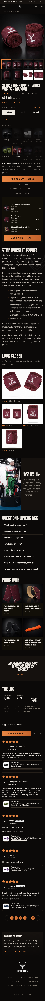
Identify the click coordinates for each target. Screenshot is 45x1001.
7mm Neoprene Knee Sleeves (19, 217)
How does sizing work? (14, 538)
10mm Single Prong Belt (20, 227)
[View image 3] (28, 64)
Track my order (13, 990)
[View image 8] (39, 75)
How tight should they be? (15, 531)
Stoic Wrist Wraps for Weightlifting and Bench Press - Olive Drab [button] (25, 804)
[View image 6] (17, 75)
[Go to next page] (38, 918)
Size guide (38, 107)
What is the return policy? (15, 550)
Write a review (17, 733)
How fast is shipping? (13, 544)
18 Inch (9, 112)
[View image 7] (28, 75)
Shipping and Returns (28, 977)
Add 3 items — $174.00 (22, 238)
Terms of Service (31, 981)
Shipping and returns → (16, 952)
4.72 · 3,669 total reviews (25, 93)
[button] (6, 765)
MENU (4, 6)
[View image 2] (17, 64)
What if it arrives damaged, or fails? (19, 563)
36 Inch (36, 112)
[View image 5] (6, 75)
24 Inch (22, 112)
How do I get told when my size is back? (21, 569)
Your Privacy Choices (26, 986)
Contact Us (11, 977)
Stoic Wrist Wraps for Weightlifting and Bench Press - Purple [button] (25, 839)
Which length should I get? (15, 525)
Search (11, 986)
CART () (38, 6)
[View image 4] (39, 64)
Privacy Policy (13, 981)
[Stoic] (20, 6)
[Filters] (34, 733)
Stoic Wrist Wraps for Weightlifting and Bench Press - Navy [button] (25, 906)
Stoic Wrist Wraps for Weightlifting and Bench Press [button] (25, 765)
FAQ (24, 990)
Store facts (33, 990)
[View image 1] (6, 64)
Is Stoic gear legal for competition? (19, 556)
